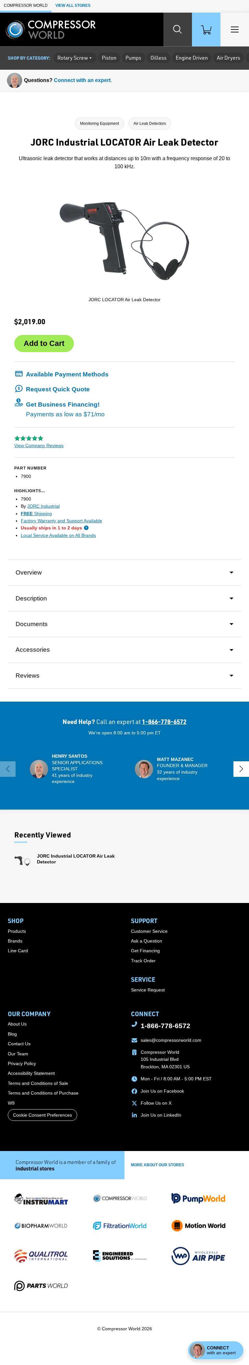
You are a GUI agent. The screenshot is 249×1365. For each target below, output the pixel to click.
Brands (15, 941)
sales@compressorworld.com (171, 1040)
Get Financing (145, 950)
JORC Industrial (43, 506)
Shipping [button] (36, 513)
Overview (29, 572)
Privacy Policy (22, 1063)
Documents (32, 624)
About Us (17, 1024)
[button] (61, 374)
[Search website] (177, 29)
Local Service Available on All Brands (58, 535)
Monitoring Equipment (99, 123)
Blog (12, 1034)
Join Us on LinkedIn (161, 1115)
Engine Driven (192, 57)
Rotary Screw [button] (72, 57)
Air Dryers (228, 57)
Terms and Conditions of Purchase (43, 1093)
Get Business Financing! (65, 409)
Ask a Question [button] (146, 941)
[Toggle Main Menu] (234, 29)
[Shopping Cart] (206, 29)
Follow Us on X (156, 1103)
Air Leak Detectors (150, 123)
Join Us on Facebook (162, 1091)
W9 (11, 1103)
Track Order (143, 960)
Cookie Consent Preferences (42, 1115)
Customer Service (149, 931)
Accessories (33, 649)
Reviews (28, 675)
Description (31, 598)
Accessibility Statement (31, 1073)
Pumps (133, 57)
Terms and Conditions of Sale (38, 1083)
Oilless (158, 57)
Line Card (18, 950)
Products (17, 931)
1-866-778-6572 (164, 722)
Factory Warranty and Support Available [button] (61, 520)
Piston (109, 57)
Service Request (148, 989)
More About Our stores (157, 1165)
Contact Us (19, 1043)
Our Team (18, 1053)
